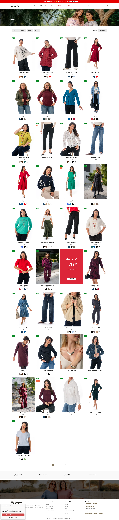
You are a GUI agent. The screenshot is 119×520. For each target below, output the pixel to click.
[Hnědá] (97, 204)
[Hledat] (102, 5)
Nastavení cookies (13, 517)
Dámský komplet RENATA (96, 327)
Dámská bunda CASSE (23, 115)
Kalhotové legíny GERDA (47, 157)
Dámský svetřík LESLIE (23, 157)
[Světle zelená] (25, 459)
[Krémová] (49, 247)
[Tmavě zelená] (25, 162)
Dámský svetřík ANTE (96, 242)
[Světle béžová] (49, 204)
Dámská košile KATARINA (72, 157)
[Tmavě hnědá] (22, 77)
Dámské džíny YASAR (47, 327)
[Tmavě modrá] (25, 77)
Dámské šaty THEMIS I (23, 200)
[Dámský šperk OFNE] (71, 351)
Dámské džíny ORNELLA (95, 157)
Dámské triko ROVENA (23, 242)
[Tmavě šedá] (94, 332)
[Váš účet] (105, 5)
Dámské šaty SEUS (95, 72)
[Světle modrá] (74, 77)
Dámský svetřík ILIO (23, 285)
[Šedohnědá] (20, 374)
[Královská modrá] (68, 204)
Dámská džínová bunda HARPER (95, 370)
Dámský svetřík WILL (47, 115)
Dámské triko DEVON (47, 412)
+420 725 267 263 (91, 506)
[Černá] (45, 77)
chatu (95, 475)
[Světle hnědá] (46, 204)
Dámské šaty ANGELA (95, 412)
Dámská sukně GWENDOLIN (47, 242)
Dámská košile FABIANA (47, 370)
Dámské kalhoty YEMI (71, 72)
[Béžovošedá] (46, 119)
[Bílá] (70, 162)
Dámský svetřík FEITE (71, 327)
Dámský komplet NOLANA (47, 285)
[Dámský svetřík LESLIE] (23, 139)
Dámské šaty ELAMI (95, 285)
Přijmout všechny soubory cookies (13, 514)
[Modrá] (69, 119)
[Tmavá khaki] (49, 119)
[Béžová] (47, 77)
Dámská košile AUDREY (47, 200)
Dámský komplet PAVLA (23, 412)
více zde (66, 1)
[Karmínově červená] (92, 119)
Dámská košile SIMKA (72, 412)
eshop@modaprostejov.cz (94, 513)
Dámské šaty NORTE (23, 327)
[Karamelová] (20, 77)
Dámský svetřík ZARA (96, 115)
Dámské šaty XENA (23, 370)
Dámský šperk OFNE (71, 370)
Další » (65, 464)
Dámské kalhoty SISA (72, 242)
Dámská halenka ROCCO (71, 115)
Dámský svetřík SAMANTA (23, 455)
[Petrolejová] (70, 204)
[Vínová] (74, 119)
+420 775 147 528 (91, 504)
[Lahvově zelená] (44, 119)
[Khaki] (25, 119)
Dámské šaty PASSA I (71, 200)
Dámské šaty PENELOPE (95, 200)
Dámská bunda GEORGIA (47, 72)
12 (61, 464)
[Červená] (50, 77)
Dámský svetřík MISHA (23, 72)
